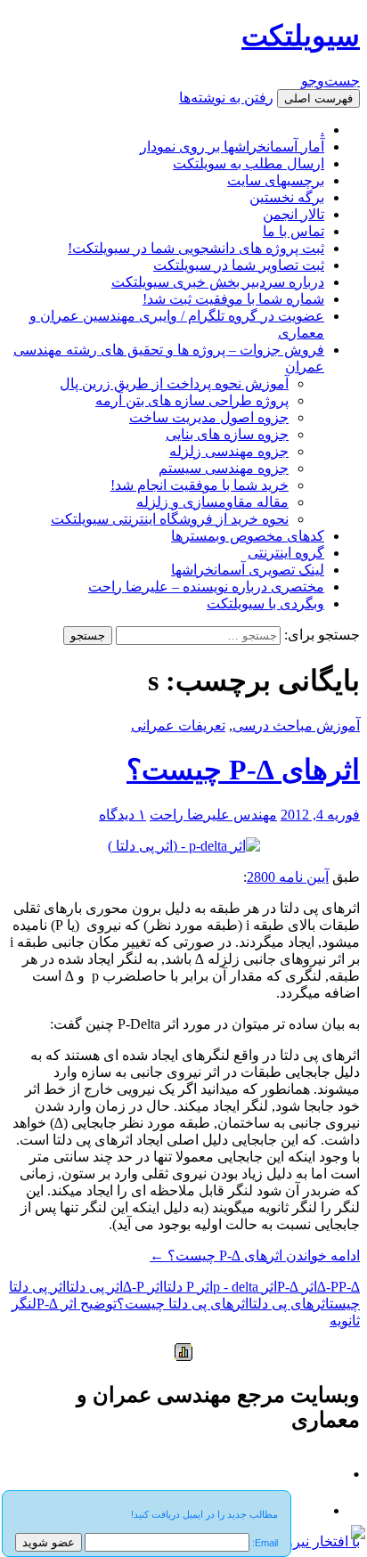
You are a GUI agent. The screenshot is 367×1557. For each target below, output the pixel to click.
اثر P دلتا (188, 1286)
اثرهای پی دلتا (289, 1303)
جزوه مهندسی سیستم (224, 468)
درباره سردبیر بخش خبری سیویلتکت (217, 281)
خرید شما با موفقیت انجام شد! (199, 485)
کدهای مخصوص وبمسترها (247, 535)
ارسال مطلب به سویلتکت (248, 163)
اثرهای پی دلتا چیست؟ (183, 1303)
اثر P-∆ (143, 1286)
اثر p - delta (245, 1286)
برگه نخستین (286, 197)
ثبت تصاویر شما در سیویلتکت (238, 265)
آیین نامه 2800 (288, 876)
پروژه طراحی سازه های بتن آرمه (192, 400)
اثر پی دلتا (94, 1286)
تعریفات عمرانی (178, 725)
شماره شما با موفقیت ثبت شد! (233, 298)
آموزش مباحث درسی (296, 725)
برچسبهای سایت (275, 180)
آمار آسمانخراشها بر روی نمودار (232, 146)
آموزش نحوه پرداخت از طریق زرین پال (174, 383)
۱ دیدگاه (122, 814)
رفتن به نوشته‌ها (226, 97)
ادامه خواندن (255, 1255)
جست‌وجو (330, 80)
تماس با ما (293, 231)
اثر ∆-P (297, 1286)
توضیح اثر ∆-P (77, 1303)
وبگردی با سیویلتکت (265, 603)
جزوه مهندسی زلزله (229, 451)
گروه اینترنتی (286, 552)
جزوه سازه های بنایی (227, 434)
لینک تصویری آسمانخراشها (247, 569)
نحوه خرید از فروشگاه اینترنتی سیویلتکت (170, 518)
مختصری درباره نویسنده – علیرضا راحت (206, 586)
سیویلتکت (300, 36)
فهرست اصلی (318, 98)
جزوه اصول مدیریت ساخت (209, 417)
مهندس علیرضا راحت (213, 814)
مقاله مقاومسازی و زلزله (212, 501)
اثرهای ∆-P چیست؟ (243, 770)
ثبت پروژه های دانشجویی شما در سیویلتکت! (196, 248)
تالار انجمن (293, 214)
